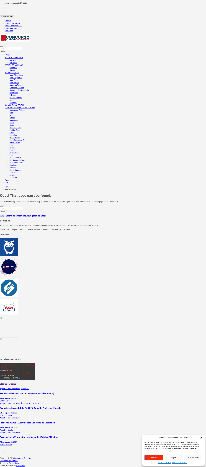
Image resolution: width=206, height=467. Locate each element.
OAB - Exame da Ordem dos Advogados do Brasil (23, 216)
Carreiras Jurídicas (17, 88)
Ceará (12, 125)
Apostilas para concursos (10, 389)
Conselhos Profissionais (19, 90)
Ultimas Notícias (8, 384)
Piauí (11, 155)
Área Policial (14, 83)
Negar (173, 458)
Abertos (13, 60)
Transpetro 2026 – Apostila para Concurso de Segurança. (27, 423)
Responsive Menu (7, 16)
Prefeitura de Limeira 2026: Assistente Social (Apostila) (27, 393)
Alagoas (13, 115)
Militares (13, 95)
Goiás (12, 133)
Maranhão (13, 135)
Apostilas (13, 68)
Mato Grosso (15, 138)
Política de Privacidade (179, 463)
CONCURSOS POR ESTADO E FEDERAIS (20, 108)
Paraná (12, 150)
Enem (7, 180)
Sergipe (12, 175)
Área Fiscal (14, 80)
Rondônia (13, 165)
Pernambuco (15, 153)
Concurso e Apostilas (22, 458)
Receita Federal (16, 98)
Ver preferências (193, 458)
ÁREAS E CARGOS (12, 73)
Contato (8, 21)
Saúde (12, 100)
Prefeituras (25, 389)
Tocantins (13, 178)
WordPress (20, 466)
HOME (7, 55)
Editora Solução (6, 401)
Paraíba (12, 148)
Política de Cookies (164, 463)
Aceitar (154, 458)
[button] (201, 438)
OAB (6, 183)
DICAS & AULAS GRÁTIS (14, 105)
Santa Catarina (15, 170)
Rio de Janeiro (15, 158)
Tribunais (13, 103)
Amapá (12, 118)
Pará (11, 145)
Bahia (12, 123)
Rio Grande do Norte (18, 160)
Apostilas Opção (6, 430)
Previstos (13, 63)
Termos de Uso (11, 28)
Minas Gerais (15, 143)
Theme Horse (14, 463)
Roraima (13, 168)
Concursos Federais (17, 110)
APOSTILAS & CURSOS (14, 65)
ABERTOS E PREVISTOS (14, 58)
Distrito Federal (15, 128)
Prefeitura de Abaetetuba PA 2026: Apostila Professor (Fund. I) (30, 408)
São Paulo (14, 173)
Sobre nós (9, 31)
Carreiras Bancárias (17, 85)
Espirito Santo (15, 130)
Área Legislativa (16, 78)
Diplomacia (14, 93)
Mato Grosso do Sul (17, 140)
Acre (11, 113)
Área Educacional (16, 75)
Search (2, 46)
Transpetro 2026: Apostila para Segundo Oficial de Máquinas (29, 437)
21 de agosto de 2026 (8, 398)
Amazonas (14, 120)
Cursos (12, 70)
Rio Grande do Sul (16, 163)
